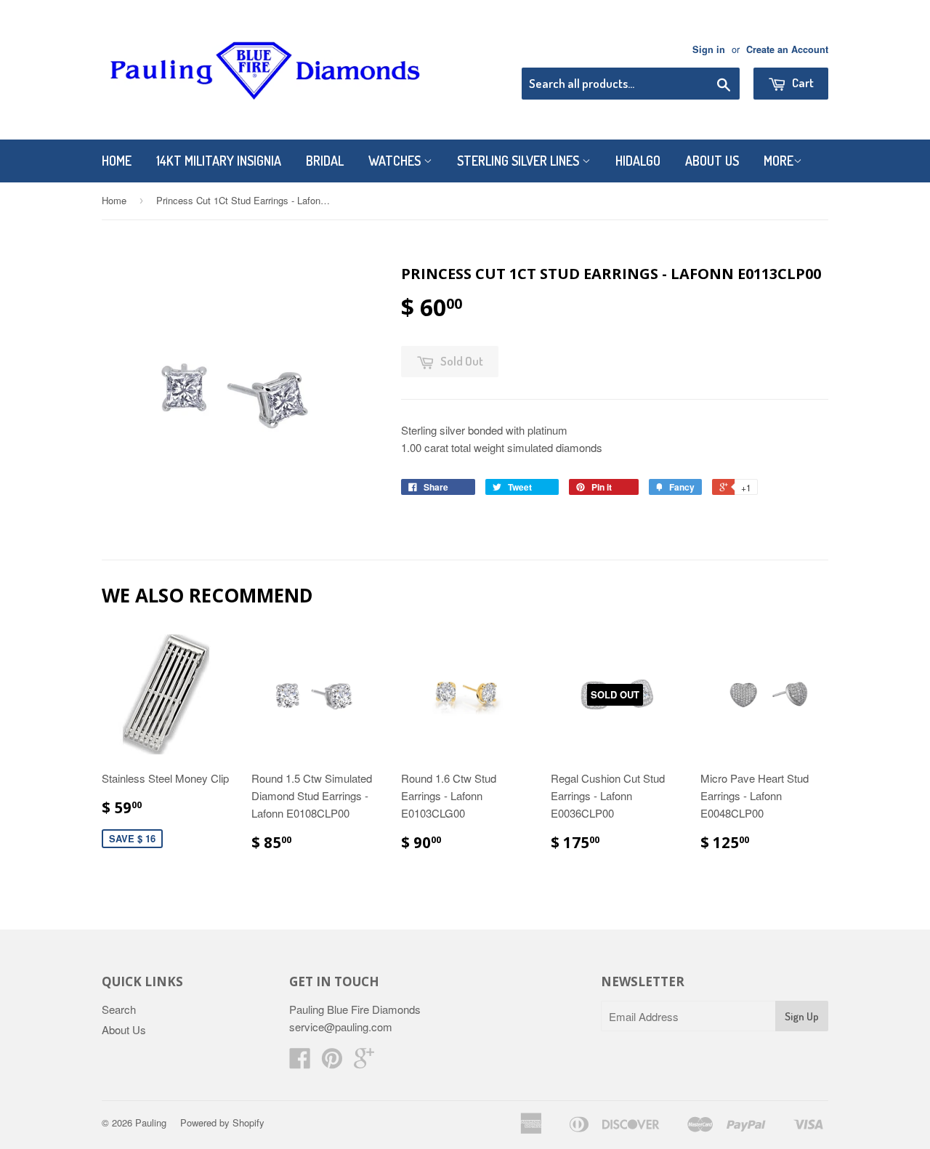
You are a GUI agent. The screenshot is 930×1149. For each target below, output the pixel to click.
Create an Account (787, 49)
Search (119, 1009)
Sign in (708, 49)
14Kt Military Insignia (218, 161)
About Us (712, 161)
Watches (396, 161)
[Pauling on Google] (364, 1062)
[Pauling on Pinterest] (332, 1062)
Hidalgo (637, 161)
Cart (802, 82)
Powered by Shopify (222, 1122)
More (778, 161)
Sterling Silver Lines (519, 161)
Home (117, 161)
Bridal (325, 161)
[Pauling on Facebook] (300, 1062)
